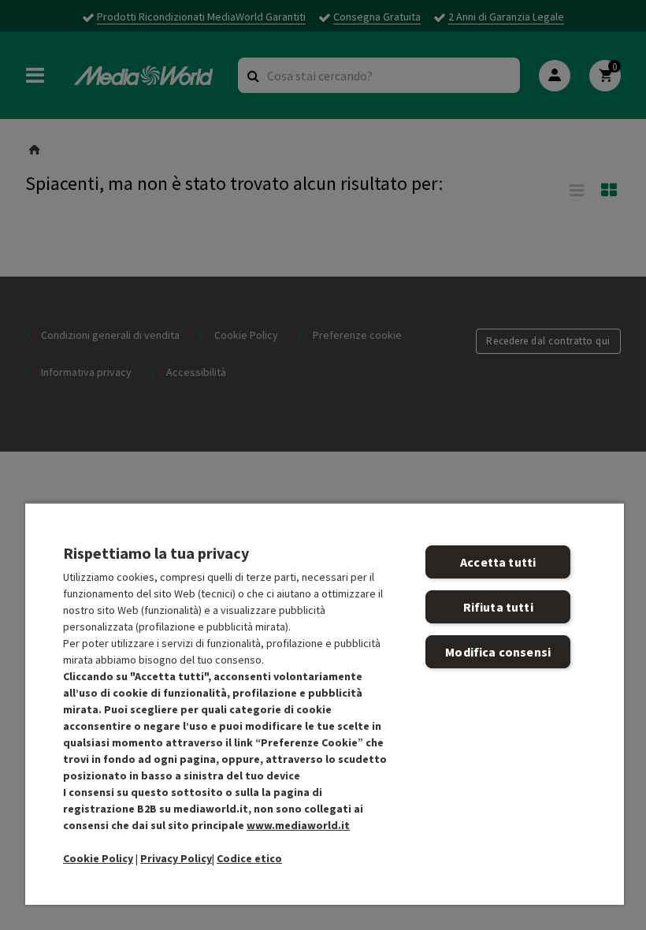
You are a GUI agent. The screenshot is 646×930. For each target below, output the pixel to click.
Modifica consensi (498, 652)
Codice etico (249, 858)
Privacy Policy (176, 858)
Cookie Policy (98, 858)
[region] (324, 703)
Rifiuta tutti (498, 607)
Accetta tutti (498, 562)
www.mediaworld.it (298, 825)
